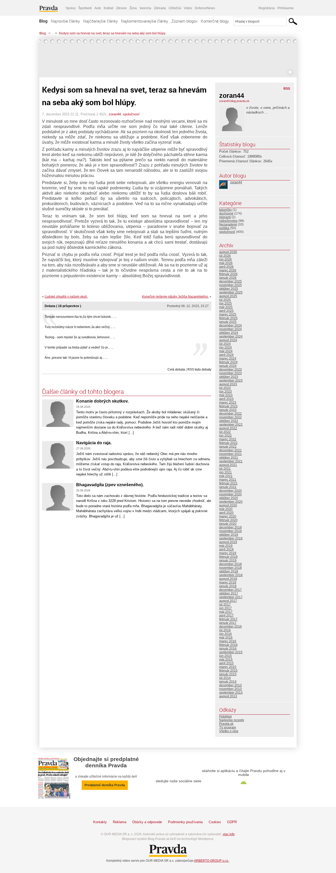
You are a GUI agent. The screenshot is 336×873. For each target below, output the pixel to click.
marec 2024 (227, 358)
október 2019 (228, 535)
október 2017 (228, 593)
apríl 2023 (226, 399)
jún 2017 (225, 608)
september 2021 (231, 461)
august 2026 (228, 252)
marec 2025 (227, 314)
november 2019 (230, 531)
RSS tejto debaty (199, 369)
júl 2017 (225, 604)
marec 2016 (227, 641)
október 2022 (228, 421)
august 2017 (228, 601)
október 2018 (228, 571)
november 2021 (230, 454)
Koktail (108, 8)
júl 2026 (225, 256)
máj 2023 (226, 395)
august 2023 (228, 384)
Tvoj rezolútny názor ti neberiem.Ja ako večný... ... (80, 327)
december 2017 (230, 590)
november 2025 (230, 285)
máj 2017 (226, 612)
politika (224, 228)
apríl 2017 (226, 615)
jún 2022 (225, 435)
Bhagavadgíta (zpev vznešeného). (110, 485)
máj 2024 (226, 351)
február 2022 (228, 443)
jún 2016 (225, 634)
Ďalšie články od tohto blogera (83, 391)
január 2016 (228, 648)
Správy (71, 8)
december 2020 (230, 490)
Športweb (85, 8)
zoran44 (115, 114)
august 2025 (228, 296)
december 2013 (230, 685)
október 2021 (228, 457)
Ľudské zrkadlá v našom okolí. (66, 296)
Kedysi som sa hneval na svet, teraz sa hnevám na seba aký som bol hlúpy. (112, 33)
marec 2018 (227, 582)
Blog (43, 21)
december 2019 (230, 527)
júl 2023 (225, 388)
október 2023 (228, 377)
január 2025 (228, 322)
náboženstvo (228, 221)
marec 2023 (227, 402)
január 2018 (228, 586)
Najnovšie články (65, 21)
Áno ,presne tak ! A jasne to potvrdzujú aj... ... (76, 358)
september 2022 (231, 424)
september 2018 (231, 575)
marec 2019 (227, 553)
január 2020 (228, 524)
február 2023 (228, 406)
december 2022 (230, 413)
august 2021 (228, 465)
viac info (229, 834)
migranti (225, 217)
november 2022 (230, 417)
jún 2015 (225, 656)
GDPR (232, 822)
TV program (227, 727)
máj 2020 (226, 509)
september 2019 (231, 538)
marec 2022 (227, 439)
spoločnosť (131, 114)
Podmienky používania (185, 822)
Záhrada (160, 8)
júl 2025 (225, 300)
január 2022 (228, 446)
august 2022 (228, 428)
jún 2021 (225, 472)
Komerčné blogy (215, 21)
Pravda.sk (226, 724)
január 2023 (228, 410)
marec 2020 (227, 516)
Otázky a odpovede (147, 822)
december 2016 (230, 626)
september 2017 (231, 597)
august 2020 (228, 505)
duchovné (226, 213)
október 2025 (228, 289)
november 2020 (230, 494)
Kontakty (100, 822)
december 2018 (230, 564)
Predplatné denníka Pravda (105, 785)
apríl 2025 (226, 311)
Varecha (145, 8)
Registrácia (267, 8)
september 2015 (231, 652)
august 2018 (228, 579)
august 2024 (228, 340)
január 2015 (228, 674)
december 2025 (230, 281)
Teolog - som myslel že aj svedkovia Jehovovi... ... (80, 337)
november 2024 (230, 329)
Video (188, 8)
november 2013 (230, 689)
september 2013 (231, 692)
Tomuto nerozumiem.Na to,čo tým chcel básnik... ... (80, 317)
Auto (97, 8)
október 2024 (228, 333)
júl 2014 (225, 678)
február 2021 (228, 483)
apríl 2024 (226, 355)
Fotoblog (225, 716)
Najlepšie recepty (231, 720)
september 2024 (231, 336)
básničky (225, 210)
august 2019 (228, 542)
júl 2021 (225, 468)
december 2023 (230, 369)
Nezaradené (228, 224)
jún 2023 (225, 391)
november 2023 (230, 373)
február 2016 (228, 645)
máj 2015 (226, 659)
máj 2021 (226, 476)
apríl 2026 (226, 267)
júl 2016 (225, 630)
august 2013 (228, 696)
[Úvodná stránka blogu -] (168, 57)
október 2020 (228, 498)
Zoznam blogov (184, 21)
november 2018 (230, 568)
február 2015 (228, 670)
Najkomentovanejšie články (144, 21)
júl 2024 (225, 344)
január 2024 (228, 366)
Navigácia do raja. (94, 443)
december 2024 (230, 325)
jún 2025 (225, 303)
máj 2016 (226, 637)
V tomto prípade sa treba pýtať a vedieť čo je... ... (79, 347)
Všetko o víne (228, 731)
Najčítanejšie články (100, 21)
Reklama (119, 822)
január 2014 (228, 681)
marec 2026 (227, 270)
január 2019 (228, 560)
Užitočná (175, 8)
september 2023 (231, 380)
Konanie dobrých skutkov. (102, 401)
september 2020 (231, 502)
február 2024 (228, 362)
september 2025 (231, 292)
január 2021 (228, 487)
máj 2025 (226, 307)
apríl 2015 (226, 663)
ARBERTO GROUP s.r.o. (211, 861)
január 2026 (228, 278)
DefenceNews (205, 8)
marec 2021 (227, 479)
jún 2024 (225, 347)
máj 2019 (226, 546)
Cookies (215, 822)
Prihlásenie (285, 8)
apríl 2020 (226, 513)
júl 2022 (225, 432)
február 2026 (228, 274)
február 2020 (228, 520)
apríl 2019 (226, 549)
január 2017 (228, 623)
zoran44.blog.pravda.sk (234, 101)
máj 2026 (226, 263)
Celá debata (176, 369)
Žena (133, 8)
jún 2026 (225, 259)
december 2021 (230, 450)
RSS (287, 88)
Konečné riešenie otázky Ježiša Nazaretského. (175, 296)
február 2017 (228, 619)
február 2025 (228, 318)
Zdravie (121, 8)
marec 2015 (227, 667)
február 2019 (228, 557)
